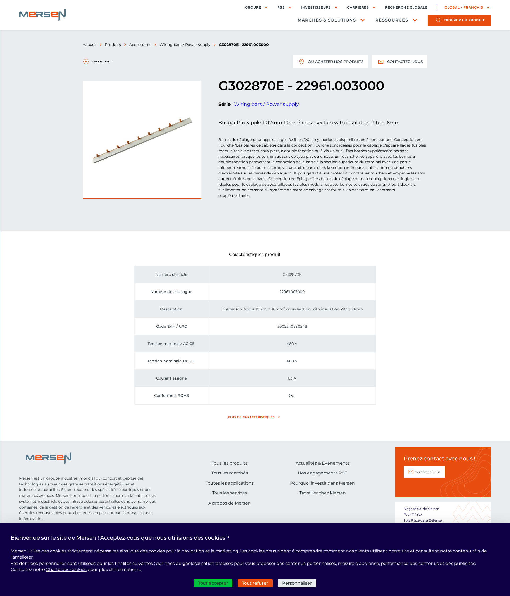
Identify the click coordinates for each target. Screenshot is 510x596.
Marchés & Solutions (327, 20)
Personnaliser (297, 583)
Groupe (253, 7)
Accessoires (140, 45)
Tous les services (229, 492)
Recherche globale (406, 7)
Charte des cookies (66, 569)
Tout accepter (213, 583)
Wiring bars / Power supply (185, 45)
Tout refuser (255, 583)
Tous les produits (230, 463)
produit (464, 20)
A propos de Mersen (229, 503)
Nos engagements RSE (322, 473)
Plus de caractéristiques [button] (251, 417)
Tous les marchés (229, 473)
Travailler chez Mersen (322, 492)
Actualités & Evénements (323, 463)
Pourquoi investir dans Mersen (322, 483)
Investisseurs (316, 7)
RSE (281, 7)
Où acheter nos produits (336, 61)
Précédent (101, 61)
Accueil (89, 45)
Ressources (391, 20)
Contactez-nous (405, 61)
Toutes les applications (230, 483)
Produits (113, 45)
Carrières (358, 7)
